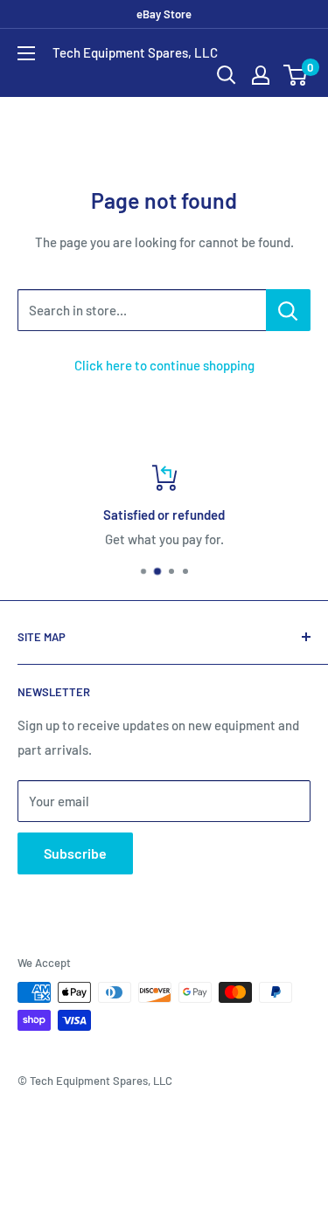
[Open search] (226, 75)
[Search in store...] (288, 310)
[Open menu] (26, 53)
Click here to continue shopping (164, 365)
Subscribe (75, 853)
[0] (296, 75)
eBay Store (164, 14)
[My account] (260, 75)
